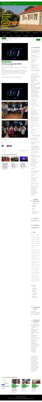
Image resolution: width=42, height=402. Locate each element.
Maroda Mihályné (34, 89)
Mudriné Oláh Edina (34, 118)
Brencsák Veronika (34, 77)
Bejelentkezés (34, 288)
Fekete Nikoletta (34, 178)
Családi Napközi (20, 3)
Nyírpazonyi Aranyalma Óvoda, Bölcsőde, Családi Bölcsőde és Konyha (7, 21)
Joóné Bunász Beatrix (35, 105)
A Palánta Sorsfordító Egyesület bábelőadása (23, 165)
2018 (37, 239)
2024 (37, 245)
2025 (33, 247)
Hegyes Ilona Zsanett (35, 149)
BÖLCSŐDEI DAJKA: (35, 152)
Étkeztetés (25, 3)
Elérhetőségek (14, 4)
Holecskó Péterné (34, 113)
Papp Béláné (33, 154)
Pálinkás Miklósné (34, 187)
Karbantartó (33, 129)
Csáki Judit (33, 194)
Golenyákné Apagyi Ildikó (35, 87)
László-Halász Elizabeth (35, 88)
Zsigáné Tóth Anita (34, 186)
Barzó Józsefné (34, 193)
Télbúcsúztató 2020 (23, 150)
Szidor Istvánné (34, 181)
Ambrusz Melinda (34, 74)
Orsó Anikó (33, 62)
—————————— (35, 54)
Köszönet (4, 150)
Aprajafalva (14, 384)
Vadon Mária (33, 103)
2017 (33, 239)
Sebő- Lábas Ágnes (34, 95)
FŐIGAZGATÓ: (33, 55)
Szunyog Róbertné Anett (35, 156)
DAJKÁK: (32, 107)
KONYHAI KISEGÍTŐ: (35, 183)
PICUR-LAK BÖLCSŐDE (35, 135)
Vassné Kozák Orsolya (35, 56)
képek (6, 139)
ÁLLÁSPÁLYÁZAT (35, 203)
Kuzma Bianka (33, 165)
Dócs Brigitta (33, 78)
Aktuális (3, 384)
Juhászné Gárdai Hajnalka (35, 83)
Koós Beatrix (33, 85)
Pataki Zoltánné (34, 189)
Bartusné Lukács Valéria (35, 76)
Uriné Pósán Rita (34, 139)
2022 (37, 243)
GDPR (18, 4)
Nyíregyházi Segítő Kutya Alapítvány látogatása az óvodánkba (5, 166)
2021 (33, 243)
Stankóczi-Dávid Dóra (35, 96)
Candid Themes (32, 398)
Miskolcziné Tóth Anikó (35, 117)
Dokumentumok (8, 4)
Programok (8, 3)
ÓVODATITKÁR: (34, 123)
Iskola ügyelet (33, 351)
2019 (33, 241)
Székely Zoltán (33, 172)
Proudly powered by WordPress (13, 398)
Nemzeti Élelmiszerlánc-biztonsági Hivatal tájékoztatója (35, 346)
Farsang (33, 210)
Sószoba (3, 4)
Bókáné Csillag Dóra (34, 146)
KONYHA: (33, 168)
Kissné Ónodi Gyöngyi (35, 84)
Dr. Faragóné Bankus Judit (35, 256)
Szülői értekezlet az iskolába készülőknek (14, 165)
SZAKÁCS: (33, 175)
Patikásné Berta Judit (35, 92)
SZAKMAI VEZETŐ (34, 138)
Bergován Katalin (34, 112)
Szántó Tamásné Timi (35, 161)
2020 (37, 241)
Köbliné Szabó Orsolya (35, 147)
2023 (33, 245)
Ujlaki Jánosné (33, 190)
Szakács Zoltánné (34, 120)
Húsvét (33, 208)
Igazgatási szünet (34, 343)
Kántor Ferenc (33, 132)
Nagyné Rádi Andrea (35, 67)
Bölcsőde (15, 3)
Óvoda (12, 3)
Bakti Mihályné (33, 110)
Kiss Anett (33, 179)
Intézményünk (4, 3)
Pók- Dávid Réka (34, 94)
